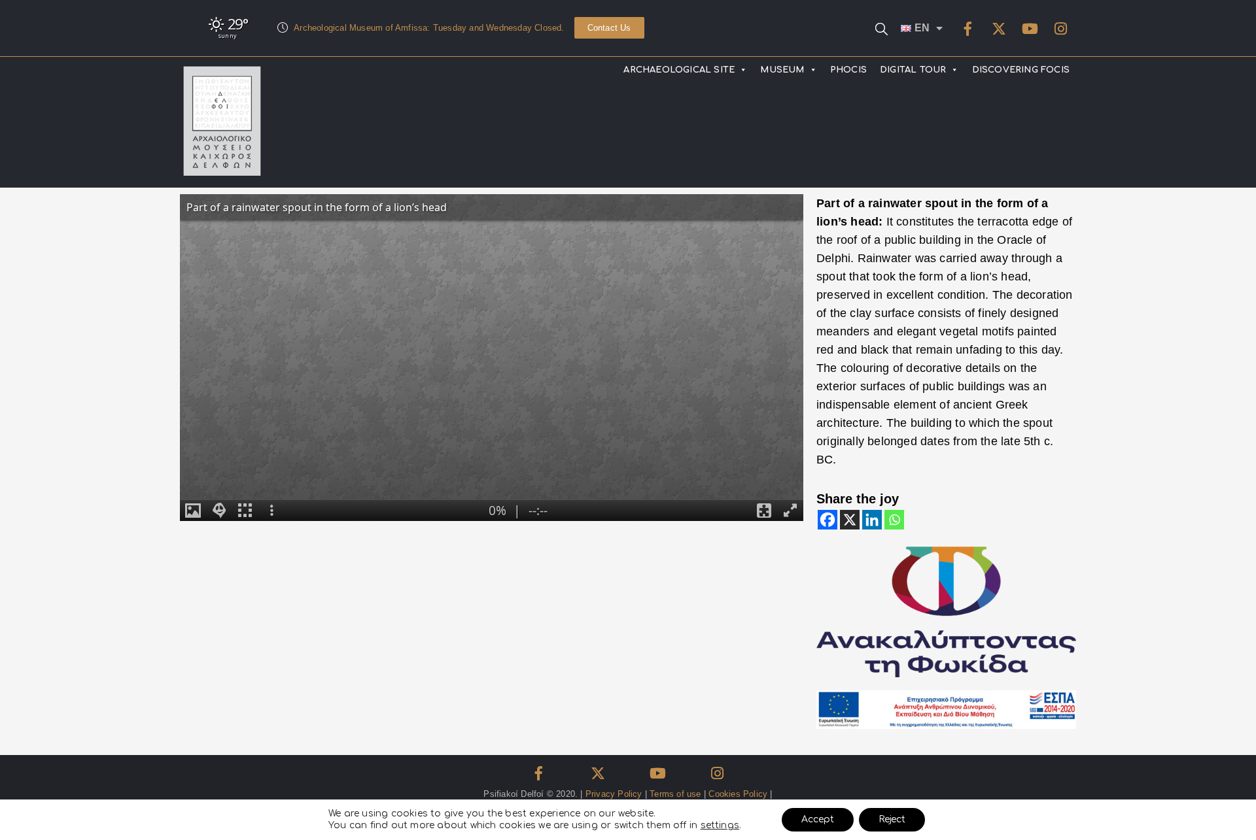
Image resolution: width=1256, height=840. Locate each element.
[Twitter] (999, 29)
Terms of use (675, 794)
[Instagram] (1060, 29)
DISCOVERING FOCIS (1021, 70)
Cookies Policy (737, 794)
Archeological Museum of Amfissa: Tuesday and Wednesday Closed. (429, 28)
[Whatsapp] (894, 519)
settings (720, 825)
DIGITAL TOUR (913, 70)
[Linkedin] (872, 519)
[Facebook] (968, 29)
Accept (817, 819)
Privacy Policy (613, 794)
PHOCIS (848, 70)
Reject (892, 819)
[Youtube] (1029, 29)
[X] (850, 519)
